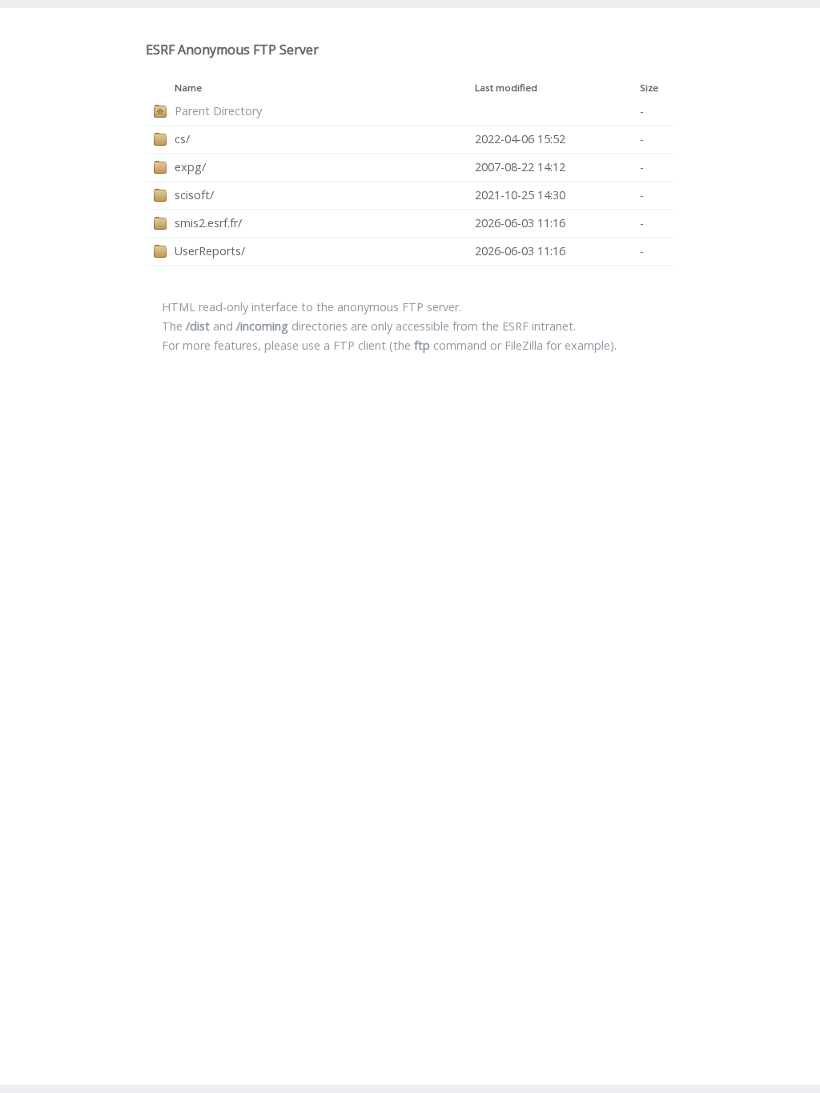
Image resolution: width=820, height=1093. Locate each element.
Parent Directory (218, 110)
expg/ (190, 166)
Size (649, 88)
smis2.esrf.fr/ (208, 222)
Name (188, 88)
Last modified (506, 88)
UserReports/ (210, 250)
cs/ (182, 138)
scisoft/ (194, 194)
